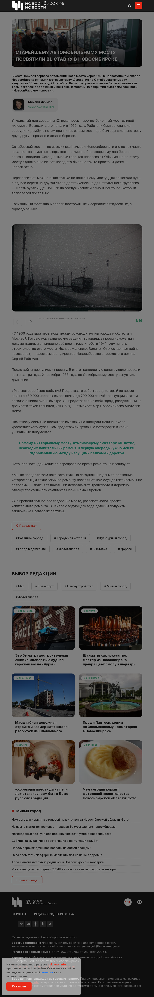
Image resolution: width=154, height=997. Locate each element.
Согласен (19, 986)
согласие (47, 972)
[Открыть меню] (138, 5)
